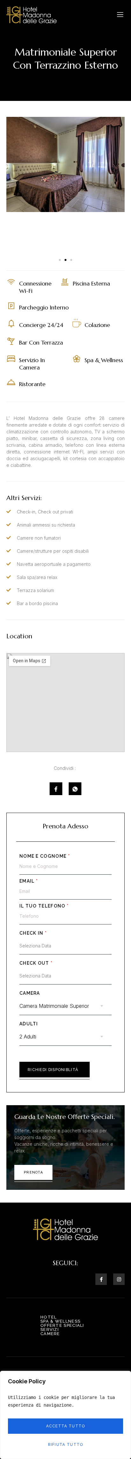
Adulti (28, 1024)
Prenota (33, 1172)
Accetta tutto (65, 1426)
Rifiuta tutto (65, 1444)
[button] (60, 260)
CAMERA (29, 993)
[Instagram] (119, 1279)
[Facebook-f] (101, 1279)
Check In (33, 933)
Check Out (35, 963)
